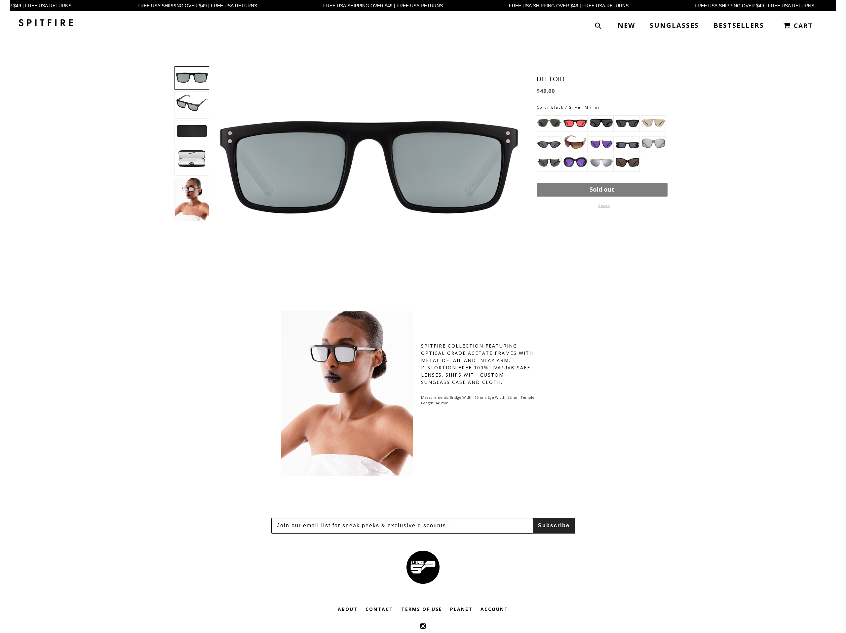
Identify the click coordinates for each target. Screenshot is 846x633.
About (348, 609)
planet (461, 609)
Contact (379, 609)
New (626, 25)
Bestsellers (738, 25)
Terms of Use (421, 609)
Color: (544, 107)
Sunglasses (674, 25)
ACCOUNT (494, 609)
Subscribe (554, 525)
